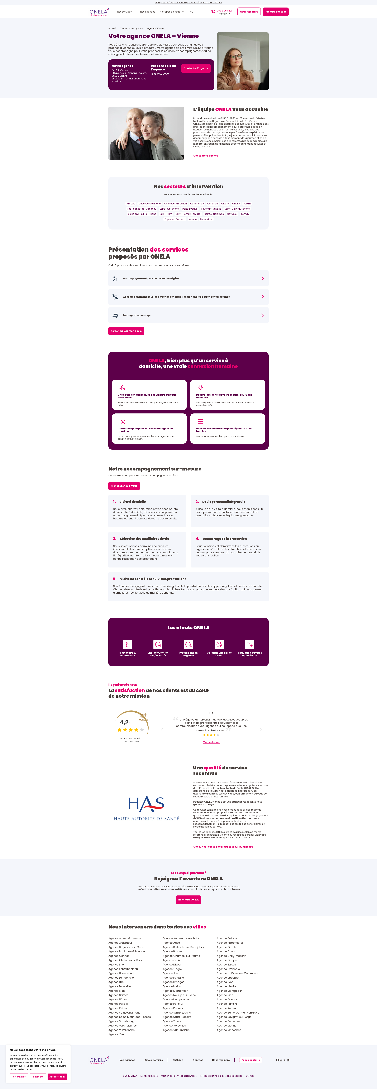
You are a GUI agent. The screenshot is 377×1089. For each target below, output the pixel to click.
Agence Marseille (119, 986)
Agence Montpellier (229, 990)
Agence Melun (172, 986)
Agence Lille (116, 982)
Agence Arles (171, 942)
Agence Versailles (174, 1025)
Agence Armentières (230, 942)
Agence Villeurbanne (176, 1030)
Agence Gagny (172, 969)
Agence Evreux (226, 964)
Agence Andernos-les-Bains (181, 938)
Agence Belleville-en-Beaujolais (183, 947)
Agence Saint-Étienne (177, 1012)
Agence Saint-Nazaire (177, 1017)
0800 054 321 (225, 10)
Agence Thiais (172, 1021)
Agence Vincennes (229, 1030)
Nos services (124, 11)
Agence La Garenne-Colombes (237, 973)
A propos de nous (170, 11)
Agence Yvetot (118, 1034)
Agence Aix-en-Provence (124, 938)
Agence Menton (227, 986)
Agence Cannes (118, 956)
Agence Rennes (173, 1008)
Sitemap (250, 1076)
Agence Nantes (118, 995)
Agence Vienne (226, 1025)
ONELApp (177, 1060)
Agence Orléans (227, 999)
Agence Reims (117, 1008)
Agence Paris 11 (118, 1003)
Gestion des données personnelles (179, 1076)
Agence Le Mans (173, 977)
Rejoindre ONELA (188, 899)
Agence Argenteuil (120, 942)
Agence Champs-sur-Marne (181, 956)
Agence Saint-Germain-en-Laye (238, 1012)
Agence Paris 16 (227, 1003)
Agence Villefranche (121, 1030)
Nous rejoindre (249, 11)
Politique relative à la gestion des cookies (221, 1076)
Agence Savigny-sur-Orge (234, 1017)
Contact (198, 1060)
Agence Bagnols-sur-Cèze (125, 947)
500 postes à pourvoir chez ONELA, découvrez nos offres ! (188, 2)
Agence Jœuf (171, 973)
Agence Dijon (116, 964)
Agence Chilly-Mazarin (231, 956)
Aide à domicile (153, 1060)
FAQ (190, 11)
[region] (38, 1064)
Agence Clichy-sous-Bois (125, 960)
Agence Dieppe (227, 960)
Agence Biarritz (227, 947)
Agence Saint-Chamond (124, 1012)
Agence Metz (116, 990)
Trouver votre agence (131, 28)
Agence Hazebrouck (121, 973)
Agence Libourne (228, 977)
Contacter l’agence (196, 68)
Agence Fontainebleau (123, 969)
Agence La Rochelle (121, 977)
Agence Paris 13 (173, 1003)
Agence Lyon (225, 982)
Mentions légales (149, 1076)
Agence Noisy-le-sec (176, 999)
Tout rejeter (38, 1076)
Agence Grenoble (228, 969)
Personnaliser (19, 1076)
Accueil (112, 28)
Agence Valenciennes (122, 1025)
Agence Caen (226, 951)
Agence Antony (227, 938)
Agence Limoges (173, 982)
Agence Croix (171, 960)
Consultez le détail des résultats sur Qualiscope (223, 846)
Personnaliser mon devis (126, 331)
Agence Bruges (172, 951)
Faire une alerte (251, 1059)
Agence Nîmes (117, 999)
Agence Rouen (226, 1008)
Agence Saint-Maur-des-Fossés (129, 1017)
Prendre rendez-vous (124, 486)
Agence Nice (225, 995)
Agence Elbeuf (172, 964)
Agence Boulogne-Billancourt (127, 951)
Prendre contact (276, 11)
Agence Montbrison (175, 990)
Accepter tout (57, 1076)
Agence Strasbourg (121, 1021)
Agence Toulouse (228, 1021)
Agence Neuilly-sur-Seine (179, 995)
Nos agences (147, 11)
